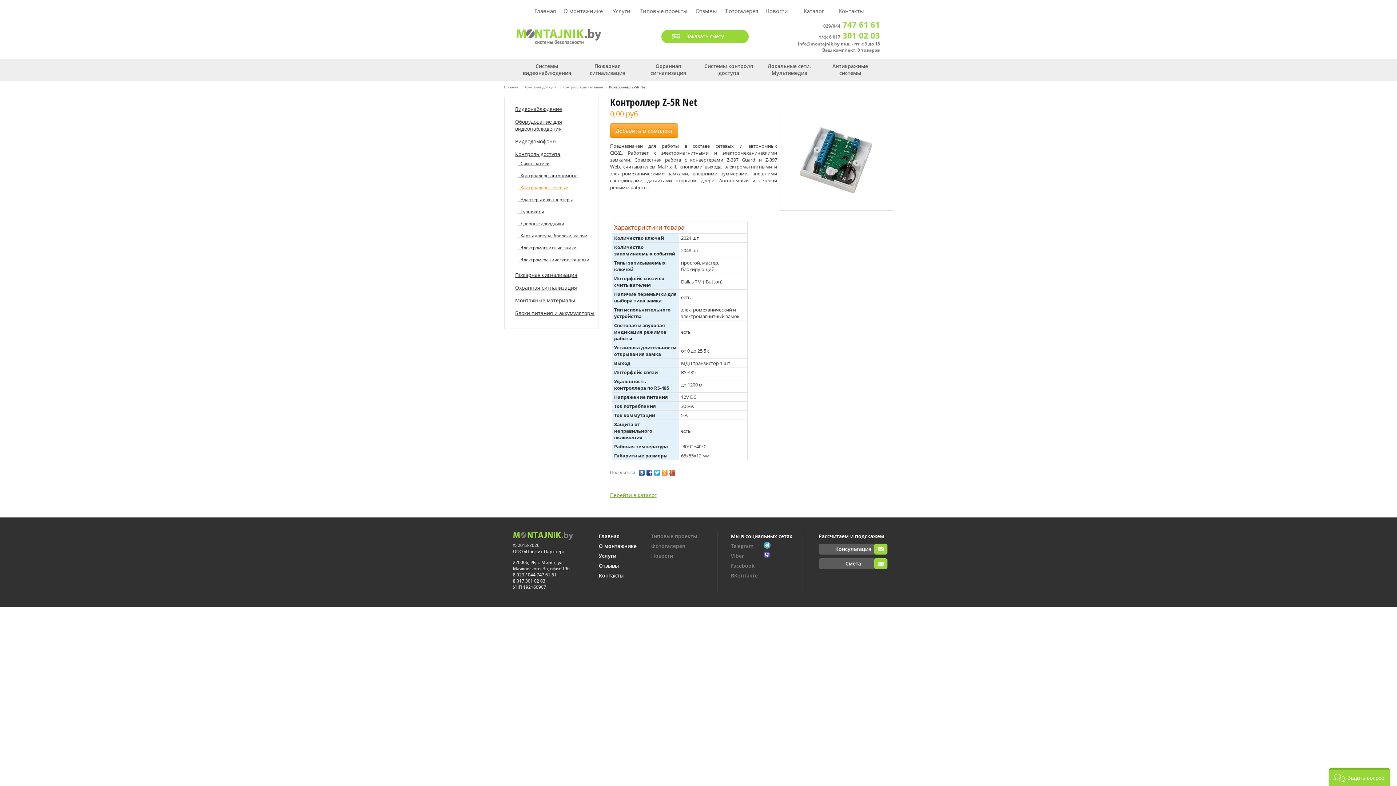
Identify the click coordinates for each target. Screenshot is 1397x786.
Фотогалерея (741, 11)
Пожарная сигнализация (607, 69)
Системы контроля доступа (728, 69)
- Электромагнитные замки (547, 248)
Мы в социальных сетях (761, 536)
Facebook (743, 565)
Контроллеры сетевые (582, 87)
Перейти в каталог (633, 495)
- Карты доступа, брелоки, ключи (553, 236)
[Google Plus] (672, 471)
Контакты (851, 11)
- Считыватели (534, 163)
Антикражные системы (850, 69)
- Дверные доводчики (541, 224)
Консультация (853, 548)
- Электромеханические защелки (553, 260)
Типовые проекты (664, 11)
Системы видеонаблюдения (547, 69)
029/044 (851, 26)
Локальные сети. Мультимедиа (789, 69)
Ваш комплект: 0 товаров (851, 50)
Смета (853, 563)
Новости (776, 11)
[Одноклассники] (665, 471)
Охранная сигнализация (668, 69)
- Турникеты (531, 212)
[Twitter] (657, 471)
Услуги (621, 11)
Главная (545, 11)
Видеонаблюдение (538, 109)
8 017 (854, 37)
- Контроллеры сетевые (543, 187)
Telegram (742, 546)
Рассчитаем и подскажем (851, 536)
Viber (737, 555)
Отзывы (706, 11)
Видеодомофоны (536, 141)
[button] (1359, 777)
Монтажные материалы (545, 300)
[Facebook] (649, 471)
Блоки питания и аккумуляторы (554, 313)
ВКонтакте (744, 575)
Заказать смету (705, 36)
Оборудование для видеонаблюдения (538, 125)
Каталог (814, 11)
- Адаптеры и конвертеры (545, 199)
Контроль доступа (540, 87)
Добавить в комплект (644, 130)
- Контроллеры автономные (548, 175)
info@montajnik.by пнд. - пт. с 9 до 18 (839, 44)
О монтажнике (583, 11)
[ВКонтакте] (642, 471)
